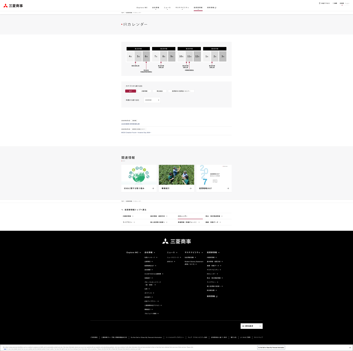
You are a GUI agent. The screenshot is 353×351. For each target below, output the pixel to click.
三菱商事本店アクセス (152, 305)
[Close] (350, 348)
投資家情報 (198, 7)
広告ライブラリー (151, 301)
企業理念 (148, 261)
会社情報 (155, 7)
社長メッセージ (150, 257)
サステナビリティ (182, 7)
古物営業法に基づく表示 (219, 337)
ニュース (167, 7)
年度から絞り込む (132, 100)
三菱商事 (13, 5)
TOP (122, 12)
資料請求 (249, 326)
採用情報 (210, 7)
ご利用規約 (94, 337)
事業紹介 (148, 309)
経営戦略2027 (149, 266)
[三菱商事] (176, 241)
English (347, 3)
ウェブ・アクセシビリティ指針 (197, 337)
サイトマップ (258, 337)
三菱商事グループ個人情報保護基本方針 (114, 337)
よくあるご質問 (245, 337)
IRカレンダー (182, 216)
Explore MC (142, 7)
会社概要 (148, 270)
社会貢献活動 (189, 257)
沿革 (146, 289)
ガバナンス (148, 293)
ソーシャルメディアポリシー (175, 337)
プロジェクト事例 (150, 314)
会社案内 (148, 297)
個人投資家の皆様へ (157, 222)
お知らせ (170, 261)
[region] (176, 347)
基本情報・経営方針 (157, 216)
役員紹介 (148, 278)
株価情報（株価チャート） (187, 222)
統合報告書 (210, 290)
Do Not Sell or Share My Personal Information (146, 337)
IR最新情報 (127, 216)
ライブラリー (127, 222)
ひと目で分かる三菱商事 (153, 274)
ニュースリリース (173, 257)
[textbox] (335, 3)
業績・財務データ (212, 222)
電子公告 (234, 337)
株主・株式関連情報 (213, 216)
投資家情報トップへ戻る (136, 210)
